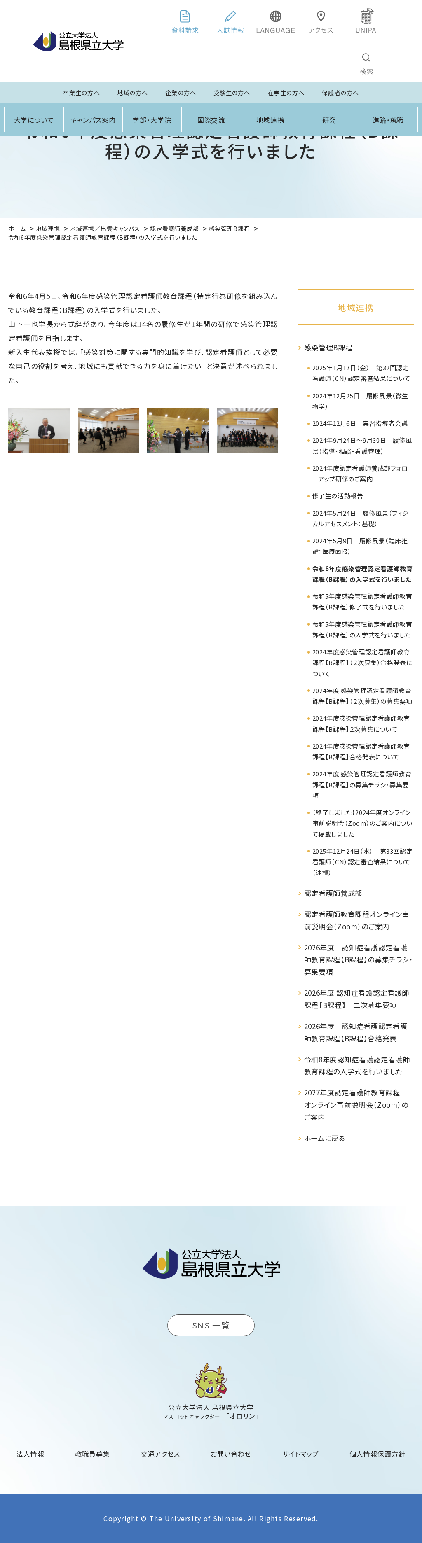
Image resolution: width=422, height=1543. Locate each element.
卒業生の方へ (81, 93)
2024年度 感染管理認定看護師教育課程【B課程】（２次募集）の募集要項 (362, 695)
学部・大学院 (152, 120)
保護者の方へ (340, 93)
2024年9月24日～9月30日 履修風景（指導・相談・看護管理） (362, 445)
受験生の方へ (232, 93)
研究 (329, 120)
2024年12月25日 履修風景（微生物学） (360, 401)
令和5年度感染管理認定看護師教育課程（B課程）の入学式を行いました (362, 629)
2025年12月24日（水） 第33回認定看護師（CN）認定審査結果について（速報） (362, 862)
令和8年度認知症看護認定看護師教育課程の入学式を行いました (357, 1065)
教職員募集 (92, 1454)
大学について (34, 120)
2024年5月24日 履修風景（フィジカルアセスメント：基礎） (360, 518)
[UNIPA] (366, 20)
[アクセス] (321, 20)
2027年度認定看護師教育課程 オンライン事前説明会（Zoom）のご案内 (356, 1104)
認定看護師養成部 (333, 893)
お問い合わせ (231, 1454)
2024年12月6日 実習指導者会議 (360, 423)
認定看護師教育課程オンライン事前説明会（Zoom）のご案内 (357, 920)
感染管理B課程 (328, 347)
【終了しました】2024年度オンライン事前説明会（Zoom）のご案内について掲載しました (362, 823)
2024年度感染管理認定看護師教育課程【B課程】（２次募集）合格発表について (362, 662)
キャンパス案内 (93, 120)
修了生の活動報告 (337, 495)
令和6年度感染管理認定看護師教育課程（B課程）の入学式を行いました (362, 574)
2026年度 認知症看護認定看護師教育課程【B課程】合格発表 (356, 1032)
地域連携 (270, 120)
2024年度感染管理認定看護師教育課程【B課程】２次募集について (361, 723)
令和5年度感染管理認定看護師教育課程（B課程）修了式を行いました (362, 601)
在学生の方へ (286, 93)
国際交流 (211, 120)
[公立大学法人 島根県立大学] (78, 41)
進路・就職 (388, 120)
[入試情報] (230, 20)
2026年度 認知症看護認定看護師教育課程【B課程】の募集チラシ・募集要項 (358, 959)
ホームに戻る (324, 1138)
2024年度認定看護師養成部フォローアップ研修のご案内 (360, 473)
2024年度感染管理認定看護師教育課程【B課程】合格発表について (361, 751)
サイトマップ (300, 1454)
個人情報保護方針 (377, 1454)
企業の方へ (180, 93)
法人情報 (30, 1454)
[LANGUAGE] (275, 20)
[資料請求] (185, 20)
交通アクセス (160, 1454)
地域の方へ (132, 93)
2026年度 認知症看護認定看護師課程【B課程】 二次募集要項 (357, 998)
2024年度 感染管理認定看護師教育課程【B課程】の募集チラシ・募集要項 (362, 784)
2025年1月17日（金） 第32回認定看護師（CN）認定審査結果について (361, 373)
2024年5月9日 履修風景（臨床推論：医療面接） (360, 546)
